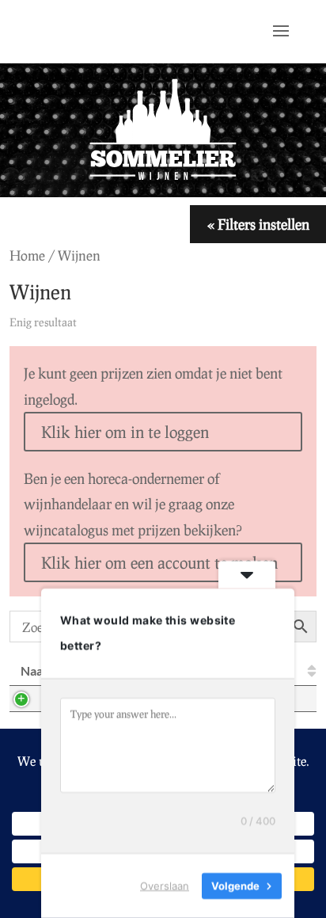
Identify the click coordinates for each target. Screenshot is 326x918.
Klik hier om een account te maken (159, 562)
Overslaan (164, 885)
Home (27, 255)
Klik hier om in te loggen (125, 431)
